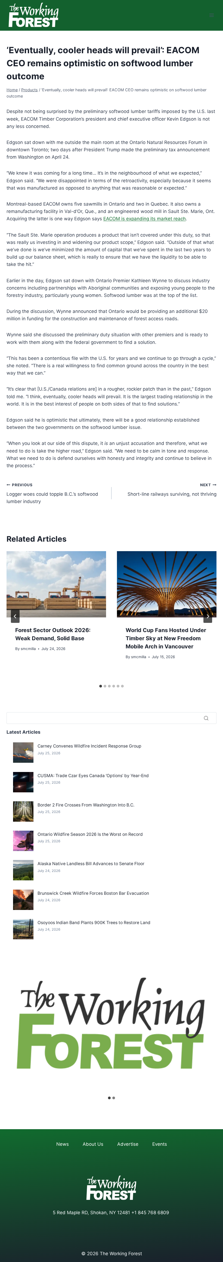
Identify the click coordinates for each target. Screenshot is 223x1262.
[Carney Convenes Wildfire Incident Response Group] (23, 752)
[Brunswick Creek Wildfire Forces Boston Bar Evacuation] (23, 900)
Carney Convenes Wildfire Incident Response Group (89, 746)
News (62, 1144)
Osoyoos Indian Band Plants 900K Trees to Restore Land (94, 922)
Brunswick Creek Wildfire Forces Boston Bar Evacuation (93, 893)
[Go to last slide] (15, 616)
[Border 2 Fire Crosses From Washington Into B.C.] (23, 811)
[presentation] (56, 584)
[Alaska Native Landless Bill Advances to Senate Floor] (23, 870)
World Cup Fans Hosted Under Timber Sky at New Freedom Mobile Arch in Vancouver (166, 638)
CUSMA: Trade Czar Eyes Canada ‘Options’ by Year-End (93, 775)
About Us (93, 1144)
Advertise (127, 1144)
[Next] (207, 616)
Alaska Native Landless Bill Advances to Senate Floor (91, 863)
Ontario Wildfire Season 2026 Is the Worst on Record (90, 834)
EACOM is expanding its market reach (144, 218)
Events (159, 1144)
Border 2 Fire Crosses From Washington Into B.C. (86, 805)
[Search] (206, 718)
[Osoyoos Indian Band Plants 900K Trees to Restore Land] (23, 929)
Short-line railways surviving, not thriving (172, 490)
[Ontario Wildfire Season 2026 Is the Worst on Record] (23, 841)
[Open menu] (211, 15)
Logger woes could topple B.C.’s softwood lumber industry (52, 493)
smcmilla (28, 648)
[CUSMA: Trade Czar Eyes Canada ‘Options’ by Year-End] (23, 782)
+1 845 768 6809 (150, 1212)
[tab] (100, 686)
